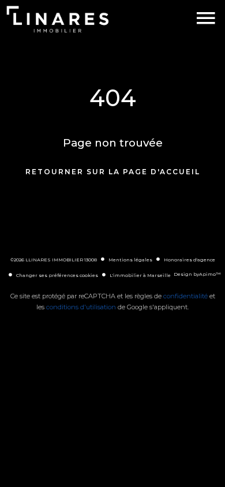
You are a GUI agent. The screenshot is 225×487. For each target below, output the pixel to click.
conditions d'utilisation (81, 307)
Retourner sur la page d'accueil (112, 171)
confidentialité (185, 296)
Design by (197, 274)
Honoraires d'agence (189, 260)
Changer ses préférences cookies (57, 275)
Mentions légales (130, 260)
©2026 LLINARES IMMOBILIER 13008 (53, 260)
